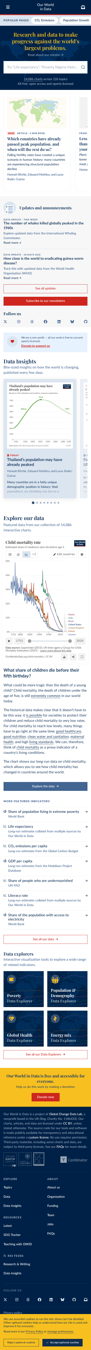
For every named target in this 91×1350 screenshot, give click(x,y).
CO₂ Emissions (44, 20)
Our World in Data (45, 7)
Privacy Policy (34, 1331)
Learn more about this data (55, 650)
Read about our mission (44, 55)
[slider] (29, 641)
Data (7, 1196)
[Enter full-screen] (81, 656)
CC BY (49, 656)
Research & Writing (17, 1264)
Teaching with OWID (18, 1244)
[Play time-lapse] (9, 641)
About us (53, 1187)
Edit (66, 554)
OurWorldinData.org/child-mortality (25, 656)
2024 (79, 640)
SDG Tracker (12, 1235)
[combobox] (45, 67)
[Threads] (32, 322)
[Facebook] (45, 322)
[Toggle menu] (8, 7)
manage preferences (60, 1331)
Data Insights (12, 1205)
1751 (19, 640)
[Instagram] (19, 322)
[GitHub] (85, 322)
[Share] (73, 656)
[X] (5, 322)
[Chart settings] (81, 554)
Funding (52, 1205)
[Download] (64, 656)
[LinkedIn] (59, 322)
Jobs (50, 1224)
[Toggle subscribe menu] (83, 7)
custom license (38, 1137)
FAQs (60, 1146)
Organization (56, 1196)
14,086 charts (33, 79)
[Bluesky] (72, 322)
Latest (8, 1225)
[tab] (10, 554)
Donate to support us (35, 346)
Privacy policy (13, 1312)
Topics (8, 1187)
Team (50, 1215)
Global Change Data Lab (65, 1114)
